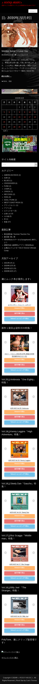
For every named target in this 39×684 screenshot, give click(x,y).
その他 (6, 216)
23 (25, 122)
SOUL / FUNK (9, 200)
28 (14, 127)
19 (4, 122)
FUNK (6, 186)
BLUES (7, 180)
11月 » (5, 131)
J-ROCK (7, 191)
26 (4, 127)
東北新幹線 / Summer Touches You (17, 234)
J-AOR (6, 189)
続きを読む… (7, 76)
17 (30, 117)
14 (14, 117)
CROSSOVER (9, 183)
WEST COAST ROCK (12, 202)
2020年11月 (8, 268)
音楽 (10, 81)
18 (35, 117)
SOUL (5, 81)
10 (30, 112)
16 (25, 117)
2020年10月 (8, 271)
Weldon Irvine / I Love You (15, 51)
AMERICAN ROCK (11, 175)
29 (19, 127)
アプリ (6, 208)
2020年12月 (8, 265)
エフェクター (9, 211)
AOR (6, 178)
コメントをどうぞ (22, 55)
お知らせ (7, 213)
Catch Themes (31, 680)
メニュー (33, 11)
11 (35, 112)
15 (19, 117)
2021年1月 (8, 263)
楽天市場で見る (19, 313)
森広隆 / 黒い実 (9, 237)
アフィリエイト (10, 205)
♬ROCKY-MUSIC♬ (12, 2)
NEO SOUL (8, 194)
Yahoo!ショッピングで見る (20, 318)
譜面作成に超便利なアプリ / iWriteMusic (19, 245)
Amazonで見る (19, 308)
